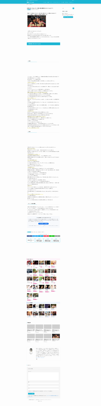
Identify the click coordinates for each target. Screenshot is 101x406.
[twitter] (36, 359)
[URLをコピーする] (57, 236)
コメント (29, 371)
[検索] (73, 0)
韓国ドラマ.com (30, 2)
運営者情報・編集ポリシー (32, 399)
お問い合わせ (37, 399)
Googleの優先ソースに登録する (43, 223)
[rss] (72, 0)
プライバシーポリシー (48, 399)
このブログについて (42, 399)
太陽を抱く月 (29, 9)
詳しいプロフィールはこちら (40, 357)
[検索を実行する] (73, 8)
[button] (29, 236)
